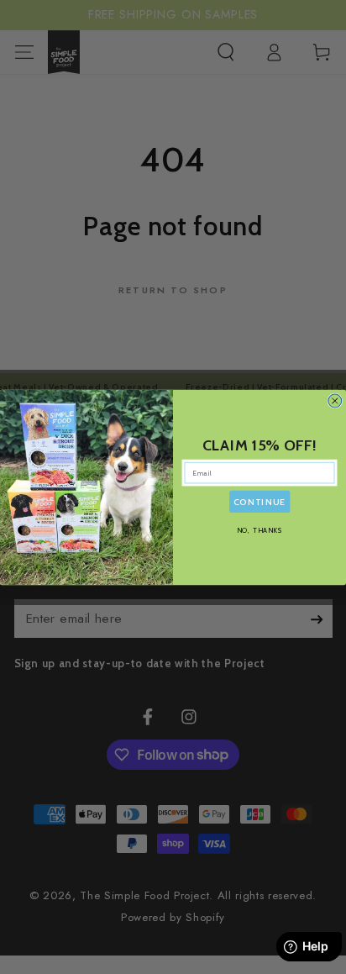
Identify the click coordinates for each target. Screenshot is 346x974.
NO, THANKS (260, 530)
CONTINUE (259, 501)
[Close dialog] (335, 401)
